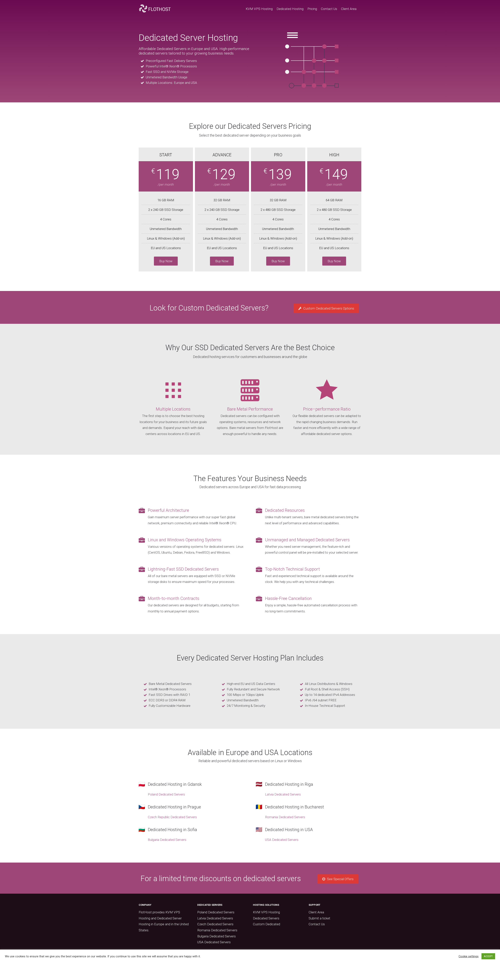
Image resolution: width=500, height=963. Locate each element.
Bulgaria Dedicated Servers (167, 840)
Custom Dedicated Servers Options (328, 308)
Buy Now (165, 261)
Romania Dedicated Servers (285, 817)
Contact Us (329, 9)
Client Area (348, 9)
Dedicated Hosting (290, 9)
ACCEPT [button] (488, 956)
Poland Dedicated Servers (166, 794)
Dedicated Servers (266, 918)
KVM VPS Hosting (259, 9)
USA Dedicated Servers (281, 840)
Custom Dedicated (266, 924)
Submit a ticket (319, 918)
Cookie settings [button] (469, 956)
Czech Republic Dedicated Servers (172, 817)
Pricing (312, 9)
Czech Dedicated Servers (215, 924)
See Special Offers (340, 879)
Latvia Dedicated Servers (283, 794)
